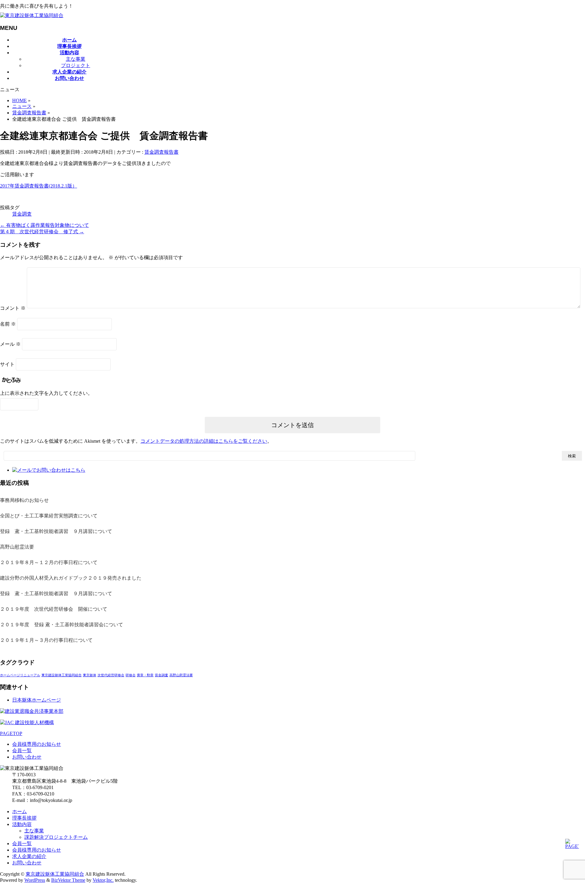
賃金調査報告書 (161, 152)
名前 (8, 324)
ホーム (19, 811)
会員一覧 (22, 750)
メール (10, 344)
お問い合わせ (26, 757)
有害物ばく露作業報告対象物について (44, 225)
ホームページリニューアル (20, 675)
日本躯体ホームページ (36, 699)
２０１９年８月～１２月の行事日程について (49, 562)
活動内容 (22, 824)
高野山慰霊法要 (17, 546)
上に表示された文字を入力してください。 (46, 393)
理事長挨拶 (24, 817)
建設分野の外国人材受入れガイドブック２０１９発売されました (70, 578)
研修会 (131, 675)
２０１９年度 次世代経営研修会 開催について (53, 609)
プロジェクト (75, 65)
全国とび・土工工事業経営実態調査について (49, 515)
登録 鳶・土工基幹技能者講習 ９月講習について (56, 531)
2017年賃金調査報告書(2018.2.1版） (38, 185)
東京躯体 (89, 675)
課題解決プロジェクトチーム (56, 837)
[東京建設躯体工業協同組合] (31, 15)
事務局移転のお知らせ (24, 500)
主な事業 (75, 59)
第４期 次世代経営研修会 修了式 (42, 231)
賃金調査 (22, 213)
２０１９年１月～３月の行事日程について (46, 640)
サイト (7, 364)
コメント (13, 308)
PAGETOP (11, 733)
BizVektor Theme (68, 880)
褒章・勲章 (145, 675)
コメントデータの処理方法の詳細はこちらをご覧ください (203, 441)
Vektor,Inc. (103, 880)
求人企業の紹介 (29, 856)
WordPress (34, 880)
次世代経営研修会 (111, 675)
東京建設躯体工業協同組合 (61, 675)
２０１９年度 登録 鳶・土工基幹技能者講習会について (61, 624)
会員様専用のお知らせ (36, 744)
